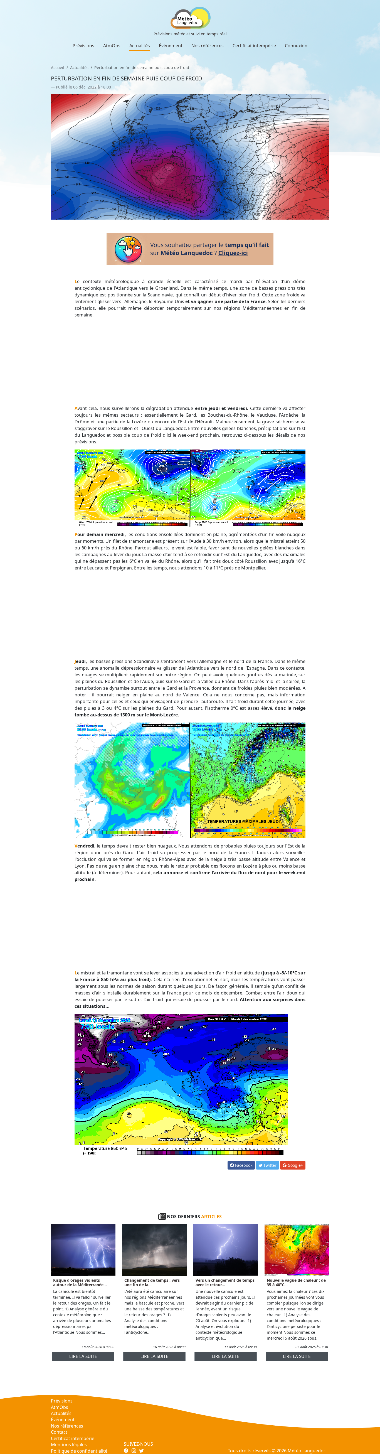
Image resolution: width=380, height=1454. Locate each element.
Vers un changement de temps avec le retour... (225, 1283)
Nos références (207, 46)
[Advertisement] (190, 362)
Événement (170, 46)
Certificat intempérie (254, 46)
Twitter (269, 1165)
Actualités (139, 46)
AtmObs (111, 46)
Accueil (57, 67)
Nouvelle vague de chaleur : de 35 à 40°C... (296, 1283)
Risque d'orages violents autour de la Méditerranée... (80, 1283)
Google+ (295, 1165)
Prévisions (83, 46)
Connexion (296, 46)
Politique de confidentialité (79, 1451)
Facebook (243, 1165)
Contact (59, 1432)
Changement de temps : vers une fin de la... (152, 1283)
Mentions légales (69, 1444)
